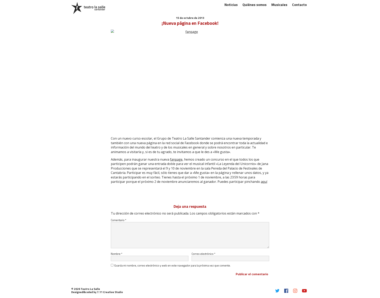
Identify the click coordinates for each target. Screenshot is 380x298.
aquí (264, 181)
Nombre (116, 254)
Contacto (299, 4)
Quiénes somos (254, 4)
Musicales (279, 4)
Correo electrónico (203, 254)
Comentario (118, 220)
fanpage (176, 159)
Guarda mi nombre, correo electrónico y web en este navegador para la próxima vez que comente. (172, 265)
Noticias (231, 4)
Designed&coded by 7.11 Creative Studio (97, 292)
